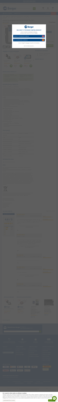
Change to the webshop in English (21, 36)
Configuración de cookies (9, 400)
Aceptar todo (52, 400)
